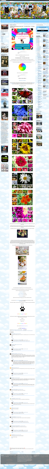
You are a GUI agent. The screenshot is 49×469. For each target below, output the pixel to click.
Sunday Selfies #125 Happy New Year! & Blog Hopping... (39, 107)
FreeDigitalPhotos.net (24, 255)
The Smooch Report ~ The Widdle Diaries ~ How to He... (39, 76)
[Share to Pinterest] (26, 329)
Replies (13, 359)
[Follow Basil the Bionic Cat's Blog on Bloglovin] (46, 96)
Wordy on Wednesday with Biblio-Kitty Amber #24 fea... (39, 88)
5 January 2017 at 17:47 (16, 367)
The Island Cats (13, 398)
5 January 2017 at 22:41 (20, 389)
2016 (37, 108)
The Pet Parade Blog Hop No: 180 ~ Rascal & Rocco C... (39, 60)
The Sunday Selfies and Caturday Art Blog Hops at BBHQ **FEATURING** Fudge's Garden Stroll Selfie (46, 87)
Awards (47, 23)
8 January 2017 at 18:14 (25, 402)
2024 (37, 39)
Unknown (12, 367)
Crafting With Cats (26, 23)
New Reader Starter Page (6, 23)
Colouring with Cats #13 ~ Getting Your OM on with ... (39, 78)
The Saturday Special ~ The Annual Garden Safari (27, 330)
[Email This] (23, 329)
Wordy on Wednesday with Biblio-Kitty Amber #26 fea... (39, 62)
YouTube (2, 41)
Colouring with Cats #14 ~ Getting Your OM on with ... (39, 64)
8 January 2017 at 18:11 (25, 360)
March (38, 54)
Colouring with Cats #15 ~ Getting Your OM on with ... (39, 57)
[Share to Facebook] (25, 329)
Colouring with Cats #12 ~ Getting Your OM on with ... (39, 90)
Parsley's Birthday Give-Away (19, 300)
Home (1, 23)
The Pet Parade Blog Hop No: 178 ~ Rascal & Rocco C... (39, 83)
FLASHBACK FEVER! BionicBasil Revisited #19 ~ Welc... (39, 100)
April (38, 53)
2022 (37, 41)
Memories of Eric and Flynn (14, 389)
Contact (15, 23)
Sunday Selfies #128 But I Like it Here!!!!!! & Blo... (39, 66)
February (39, 55)
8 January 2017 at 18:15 (25, 421)
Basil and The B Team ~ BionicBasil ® (17, 360)
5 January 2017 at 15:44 (19, 353)
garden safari (20, 330)
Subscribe (42, 30)
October (38, 48)
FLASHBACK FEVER (16, 330)
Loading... (37, 34)
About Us (11, 23)
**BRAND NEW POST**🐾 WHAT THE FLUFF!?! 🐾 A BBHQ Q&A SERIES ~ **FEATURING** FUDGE (46, 52)
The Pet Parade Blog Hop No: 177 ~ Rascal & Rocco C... (39, 95)
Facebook (2, 37)
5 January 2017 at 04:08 (19, 344)
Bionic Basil (13, 330)
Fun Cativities (38, 23)
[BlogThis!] (24, 329)
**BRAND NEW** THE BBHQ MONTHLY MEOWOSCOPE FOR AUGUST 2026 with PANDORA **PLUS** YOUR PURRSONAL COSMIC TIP (46, 46)
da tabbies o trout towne (14, 353)
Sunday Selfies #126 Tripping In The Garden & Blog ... (39, 92)
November (39, 47)
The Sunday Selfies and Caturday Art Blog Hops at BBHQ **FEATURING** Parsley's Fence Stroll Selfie (46, 36)
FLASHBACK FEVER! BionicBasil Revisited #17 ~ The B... (39, 105)
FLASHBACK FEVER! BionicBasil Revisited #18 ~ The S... (39, 102)
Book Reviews (21, 23)
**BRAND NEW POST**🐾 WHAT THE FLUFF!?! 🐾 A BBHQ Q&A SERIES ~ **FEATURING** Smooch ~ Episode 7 (46, 41)
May (38, 52)
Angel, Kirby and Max (13, 344)
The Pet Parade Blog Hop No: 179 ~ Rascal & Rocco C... (39, 69)
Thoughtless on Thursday (20, 294)
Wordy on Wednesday (21, 293)
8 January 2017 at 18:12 (25, 383)
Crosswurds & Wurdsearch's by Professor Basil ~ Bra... (39, 71)
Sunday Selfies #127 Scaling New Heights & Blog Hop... (39, 81)
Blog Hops (44, 23)
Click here (2, 456)
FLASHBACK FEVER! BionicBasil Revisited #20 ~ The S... (39, 97)
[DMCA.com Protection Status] (3, 34)
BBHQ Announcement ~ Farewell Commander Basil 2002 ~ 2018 (47, 76)
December (39, 46)
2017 (37, 45)
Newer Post (11, 451)
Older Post (33, 451)
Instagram (2, 38)
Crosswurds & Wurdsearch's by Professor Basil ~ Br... (39, 86)
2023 (37, 40)
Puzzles (17, 23)
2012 (37, 109)
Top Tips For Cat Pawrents (32, 23)
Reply (12, 337)
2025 (37, 38)
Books (41, 23)
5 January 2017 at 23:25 (17, 398)
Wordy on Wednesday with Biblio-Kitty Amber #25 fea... (39, 74)
